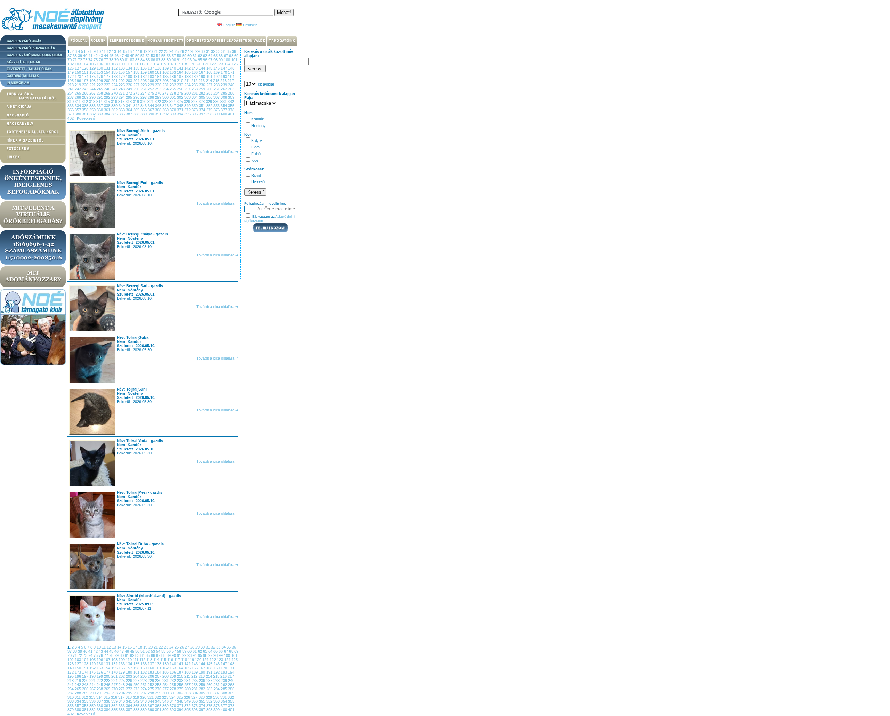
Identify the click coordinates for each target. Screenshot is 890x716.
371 (180, 110)
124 (228, 64)
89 (169, 60)
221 (93, 85)
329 (209, 101)
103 (78, 64)
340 (122, 106)
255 (173, 89)
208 (166, 81)
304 (195, 97)
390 (151, 114)
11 (104, 51)
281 (195, 93)
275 (151, 93)
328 (202, 101)
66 (221, 56)
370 (173, 110)
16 (130, 51)
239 (224, 85)
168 (209, 72)
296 (136, 97)
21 (156, 51)
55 (164, 56)
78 (111, 60)
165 (188, 72)
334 (78, 106)
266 (85, 93)
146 (217, 68)
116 (170, 64)
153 (100, 72)
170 (224, 72)
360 (100, 110)
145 (209, 68)
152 (93, 72)
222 (100, 85)
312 (85, 101)
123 (220, 64)
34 (224, 51)
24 (172, 51)
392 (166, 114)
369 (166, 110)
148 (231, 68)
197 (85, 81)
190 (202, 76)
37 (70, 56)
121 (206, 64)
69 (236, 56)
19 (145, 51)
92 (184, 60)
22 (161, 51)
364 (129, 110)
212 (195, 81)
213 (202, 81)
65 (216, 56)
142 (188, 68)
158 (136, 72)
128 (85, 68)
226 (129, 85)
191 (209, 76)
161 (158, 72)
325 (180, 101)
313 (92, 101)
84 (143, 60)
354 (224, 106)
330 (216, 101)
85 (148, 60)
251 (144, 89)
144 (202, 68)
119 (191, 64)
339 (115, 106)
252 (151, 89)
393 (173, 114)
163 (173, 72)
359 (93, 110)
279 (180, 93)
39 (80, 56)
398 (209, 114)
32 (213, 51)
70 (70, 60)
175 (93, 76)
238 (217, 85)
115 (163, 64)
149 (71, 72)
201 (115, 81)
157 (129, 72)
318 (129, 101)
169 (217, 72)
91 (179, 60)
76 (101, 60)
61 (195, 56)
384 (107, 114)
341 (129, 106)
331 (224, 101)
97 (210, 60)
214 (209, 81)
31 (208, 51)
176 (100, 76)
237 (209, 85)
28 (192, 51)
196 (78, 81)
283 (209, 93)
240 (231, 85)
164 (180, 72)
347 (173, 106)
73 (85, 60)
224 (115, 85)
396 (195, 114)
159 (144, 72)
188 (188, 76)
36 (234, 51)
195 (71, 81)
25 (177, 51)
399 (217, 114)
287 (71, 97)
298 (151, 97)
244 (93, 89)
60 (190, 56)
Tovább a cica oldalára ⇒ (217, 152)
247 (115, 89)
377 (224, 110)
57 (174, 56)
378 (231, 110)
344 (151, 106)
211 (187, 81)
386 (122, 114)
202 (122, 81)
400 (224, 114)
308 (224, 97)
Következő (86, 118)
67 (226, 56)
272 (129, 93)
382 (93, 114)
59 (184, 56)
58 (179, 56)
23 (166, 51)
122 (213, 64)
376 (217, 110)
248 (122, 89)
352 (209, 106)
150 (78, 72)
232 (173, 85)
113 (149, 64)
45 (111, 56)
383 (100, 114)
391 (158, 114)
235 (195, 85)
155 (115, 72)
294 (122, 97)
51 (143, 56)
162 (166, 72)
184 (158, 76)
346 (166, 106)
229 (151, 85)
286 (231, 93)
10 (99, 51)
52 (148, 56)
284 (217, 93)
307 (217, 97)
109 (122, 64)
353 (217, 106)
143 (195, 68)
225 (122, 85)
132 (115, 68)
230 (158, 85)
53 (153, 56)
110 (129, 64)
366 (144, 110)
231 (166, 85)
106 (100, 64)
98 (216, 60)
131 (107, 68)
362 (115, 110)
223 (107, 85)
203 (129, 81)
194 (231, 76)
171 (231, 72)
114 (156, 64)
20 (151, 51)
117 (177, 64)
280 (188, 93)
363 (122, 110)
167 (202, 72)
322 (158, 101)
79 (117, 60)
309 (231, 97)
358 (85, 110)
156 (122, 72)
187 (180, 76)
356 (71, 110)
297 (144, 97)
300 (166, 97)
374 (202, 110)
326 (187, 101)
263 (231, 89)
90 (174, 60)
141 (180, 68)
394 (180, 114)
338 (107, 106)
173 (78, 76)
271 (122, 93)
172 (71, 76)
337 (100, 106)
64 (210, 56)
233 (180, 85)
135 (136, 68)
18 (140, 51)
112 (142, 64)
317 (122, 101)
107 (107, 64)
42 (96, 56)
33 (218, 51)
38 (75, 56)
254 (166, 89)
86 (153, 60)
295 (129, 97)
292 (107, 97)
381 (85, 114)
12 (109, 51)
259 (202, 89)
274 (144, 93)
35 (229, 51)
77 (106, 60)
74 (91, 60)
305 (202, 97)
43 (101, 56)
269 (107, 93)
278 (173, 93)
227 (136, 85)
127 (78, 68)
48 (127, 56)
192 (217, 76)
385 (115, 114)
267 (93, 93)
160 (151, 72)
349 (188, 106)
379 (71, 114)
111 (136, 64)
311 (78, 101)
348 (180, 106)
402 (71, 118)
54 (158, 56)
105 (93, 64)
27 (187, 51)
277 (166, 93)
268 (100, 93)
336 (93, 106)
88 (164, 60)
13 (114, 51)
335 (85, 106)
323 (165, 101)
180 (129, 76)
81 (127, 60)
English (228, 25)
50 (137, 56)
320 (143, 101)
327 (195, 101)
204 (136, 81)
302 (180, 97)
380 (78, 114)
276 (158, 93)
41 (91, 56)
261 (217, 89)
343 (144, 106)
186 (173, 76)
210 (180, 81)
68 (231, 56)
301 (173, 97)
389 (144, 114)
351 (202, 106)
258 (195, 89)
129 (93, 68)
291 (100, 97)
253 (158, 89)
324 (173, 101)
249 (129, 89)
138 (158, 68)
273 (136, 93)
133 (122, 68)
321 (151, 101)
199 (100, 81)
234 (188, 85)
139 (166, 68)
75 (96, 60)
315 (107, 101)
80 (122, 60)
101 (234, 60)
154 (107, 72)
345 (158, 106)
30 (203, 51)
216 (224, 81)
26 (182, 51)
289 (85, 97)
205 (144, 81)
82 (132, 60)
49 (132, 56)
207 (158, 81)
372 (188, 110)
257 (188, 89)
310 (71, 101)
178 (115, 76)
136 (144, 68)
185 (166, 76)
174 (85, 76)
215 (216, 81)
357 (78, 110)
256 (180, 89)
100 (227, 60)
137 (151, 68)
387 (129, 114)
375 (209, 110)
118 (184, 64)
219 (78, 85)
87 (158, 60)
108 (115, 64)
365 (136, 110)
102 (71, 64)
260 (209, 89)
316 (114, 101)
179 (122, 76)
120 (198, 64)
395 (188, 114)
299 (158, 97)
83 (137, 60)
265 (78, 93)
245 (100, 89)
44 (106, 56)
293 (115, 97)
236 (202, 85)
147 (224, 68)
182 (144, 76)
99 (221, 60)
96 (205, 60)
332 (231, 101)
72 (80, 60)
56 (169, 56)
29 (198, 51)
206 (151, 81)
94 (195, 60)
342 (136, 106)
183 (151, 76)
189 (195, 76)
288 (78, 97)
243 (85, 89)
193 (224, 76)
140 (173, 68)
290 (93, 97)
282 (202, 93)
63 (205, 56)
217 (231, 81)
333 (71, 106)
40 (85, 56)
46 (117, 56)
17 (135, 51)
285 (224, 93)
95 (200, 60)
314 (100, 101)
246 (107, 89)
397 (202, 114)
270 (115, 93)
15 (125, 51)
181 (136, 76)
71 (75, 60)
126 (71, 68)
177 (107, 76)
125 (235, 64)
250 (136, 89)
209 (173, 81)
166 (195, 72)
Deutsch (249, 25)
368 (158, 110)
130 (100, 68)
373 (195, 110)
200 (107, 81)
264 (71, 93)
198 (93, 81)
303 (188, 97)
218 (71, 85)
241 (71, 89)
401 (231, 114)
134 (129, 68)
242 (78, 89)
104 (85, 64)
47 (122, 56)
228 (144, 85)
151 (85, 72)
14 (119, 51)
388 (136, 114)
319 (136, 101)
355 (231, 106)
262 (224, 89)
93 (190, 60)
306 (209, 97)
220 (85, 85)
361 (107, 110)
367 (151, 110)
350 (195, 106)
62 (200, 56)
